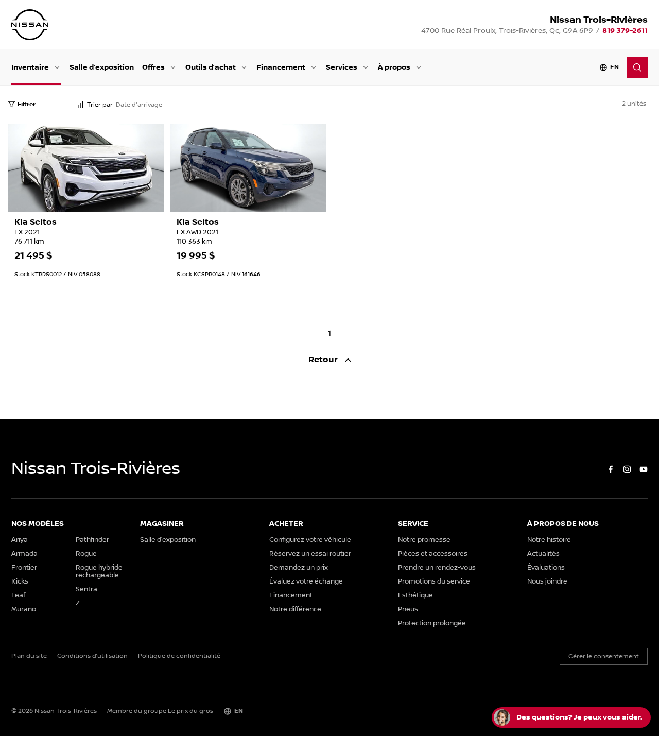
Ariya (19, 540)
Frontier (24, 568)
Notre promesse (424, 540)
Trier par (100, 105)
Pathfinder (92, 540)
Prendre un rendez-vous (437, 568)
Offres (153, 67)
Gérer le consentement (603, 656)
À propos (394, 67)
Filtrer (27, 104)
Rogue (86, 554)
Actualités (543, 554)
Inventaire (30, 67)
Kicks (19, 582)
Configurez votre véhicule (310, 540)
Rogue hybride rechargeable (99, 571)
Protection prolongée (432, 623)
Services (341, 67)
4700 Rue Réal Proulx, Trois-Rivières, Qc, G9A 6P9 (507, 31)
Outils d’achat (210, 67)
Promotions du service (434, 582)
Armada (24, 554)
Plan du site (29, 656)
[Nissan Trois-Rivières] (29, 24)
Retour (324, 360)
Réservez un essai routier (310, 554)
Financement (280, 67)
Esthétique (415, 596)
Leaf (18, 596)
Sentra (86, 589)
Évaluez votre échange (306, 582)
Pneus (408, 609)
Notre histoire (549, 540)
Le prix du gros (190, 711)
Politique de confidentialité (179, 656)
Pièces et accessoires (432, 554)
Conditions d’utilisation (92, 656)
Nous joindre (547, 582)
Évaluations (546, 568)
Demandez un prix (298, 568)
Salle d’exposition (102, 67)
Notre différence (295, 609)
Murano (23, 609)
